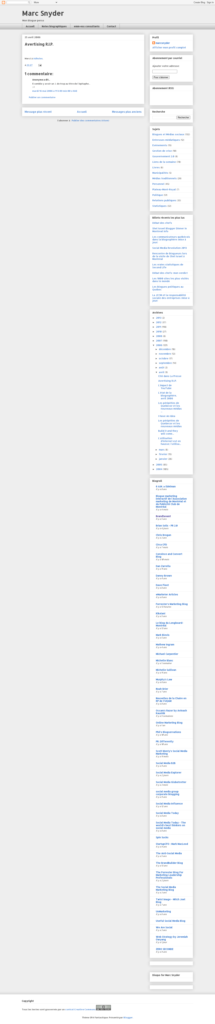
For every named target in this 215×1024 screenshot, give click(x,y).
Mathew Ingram (165, 644)
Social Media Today (167, 813)
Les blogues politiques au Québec (167, 288)
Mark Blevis (162, 634)
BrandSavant (163, 516)
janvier (163, 458)
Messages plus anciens (127, 111)
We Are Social (164, 927)
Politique (157, 195)
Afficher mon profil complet (169, 47)
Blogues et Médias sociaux (168, 134)
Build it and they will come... (168, 432)
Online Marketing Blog (169, 722)
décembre (165, 349)
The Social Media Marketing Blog (166, 888)
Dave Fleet (162, 585)
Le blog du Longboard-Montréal (169, 624)
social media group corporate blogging (167, 793)
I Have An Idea (166, 416)
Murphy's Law (164, 679)
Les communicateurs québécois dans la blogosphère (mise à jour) (171, 239)
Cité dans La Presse (169, 376)
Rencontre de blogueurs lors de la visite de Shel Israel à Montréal (169, 256)
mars (162, 449)
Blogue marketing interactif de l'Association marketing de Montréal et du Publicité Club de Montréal (171, 501)
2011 (159, 326)
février (163, 454)
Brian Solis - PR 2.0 (167, 525)
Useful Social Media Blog (170, 920)
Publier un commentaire (42, 97)
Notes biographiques (54, 26)
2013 (159, 317)
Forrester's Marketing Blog (172, 604)
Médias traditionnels (164, 178)
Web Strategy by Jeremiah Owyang (172, 938)
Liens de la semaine (164, 161)
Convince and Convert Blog (169, 555)
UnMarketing (163, 911)
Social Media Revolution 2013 (169, 247)
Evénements (159, 145)
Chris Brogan (163, 535)
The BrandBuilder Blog (169, 862)
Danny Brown (164, 575)
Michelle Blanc (164, 660)
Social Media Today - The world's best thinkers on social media (171, 825)
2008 (159, 336)
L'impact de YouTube (165, 387)
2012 (159, 322)
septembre (166, 362)
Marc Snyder (43, 13)
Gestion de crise (162, 150)
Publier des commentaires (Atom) (90, 120)
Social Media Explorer (168, 772)
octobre (164, 358)
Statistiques (159, 205)
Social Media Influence (169, 803)
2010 (159, 331)
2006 (159, 345)
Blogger (128, 1017)
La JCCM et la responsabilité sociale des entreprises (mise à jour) (170, 298)
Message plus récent (38, 111)
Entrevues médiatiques (166, 139)
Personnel (158, 183)
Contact (111, 26)
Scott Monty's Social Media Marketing (171, 752)
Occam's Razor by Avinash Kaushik (171, 712)
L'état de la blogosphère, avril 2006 (167, 395)
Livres (156, 167)
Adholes (38, 58)
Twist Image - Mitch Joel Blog (170, 900)
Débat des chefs (162, 222)
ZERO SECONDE (164, 949)
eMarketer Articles (167, 594)
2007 (159, 340)
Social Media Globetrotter (171, 782)
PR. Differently (165, 741)
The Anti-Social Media (169, 853)
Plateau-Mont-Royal (164, 189)
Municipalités (160, 172)
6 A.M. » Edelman (166, 486)
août (162, 367)
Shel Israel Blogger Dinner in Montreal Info (169, 230)
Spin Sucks (162, 837)
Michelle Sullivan (166, 669)
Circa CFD (161, 544)
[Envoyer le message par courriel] (39, 65)
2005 (159, 464)
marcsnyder (163, 42)
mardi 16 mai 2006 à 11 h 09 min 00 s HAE (54, 91)
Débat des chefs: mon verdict (170, 272)
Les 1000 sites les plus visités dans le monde (170, 280)
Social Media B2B (166, 763)
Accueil (30, 26)
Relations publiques (164, 200)
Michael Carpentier (167, 653)
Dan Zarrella (163, 566)
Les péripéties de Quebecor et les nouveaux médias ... (170, 407)
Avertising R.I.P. (167, 380)
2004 (159, 469)
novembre (165, 353)
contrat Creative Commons (80, 1009)
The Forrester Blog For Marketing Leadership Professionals (169, 875)
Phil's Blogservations (168, 732)
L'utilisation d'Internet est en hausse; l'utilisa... (169, 441)
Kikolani (160, 613)
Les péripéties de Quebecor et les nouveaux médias (170, 423)
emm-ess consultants (87, 26)
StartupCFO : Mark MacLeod (172, 843)
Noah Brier (162, 688)
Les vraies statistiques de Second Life (167, 266)
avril (162, 372)
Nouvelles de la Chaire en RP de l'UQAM (171, 699)
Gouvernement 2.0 (163, 156)
